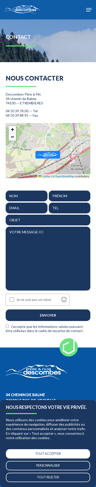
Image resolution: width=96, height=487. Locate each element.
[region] (48, 443)
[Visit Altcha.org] (64, 299)
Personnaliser (48, 465)
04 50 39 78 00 (17, 111)
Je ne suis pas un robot (33, 299)
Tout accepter (48, 454)
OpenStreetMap (64, 176)
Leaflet (45, 176)
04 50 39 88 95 (17, 115)
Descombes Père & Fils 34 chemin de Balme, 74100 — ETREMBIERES (24, 98)
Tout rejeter (48, 477)
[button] (89, 9)
